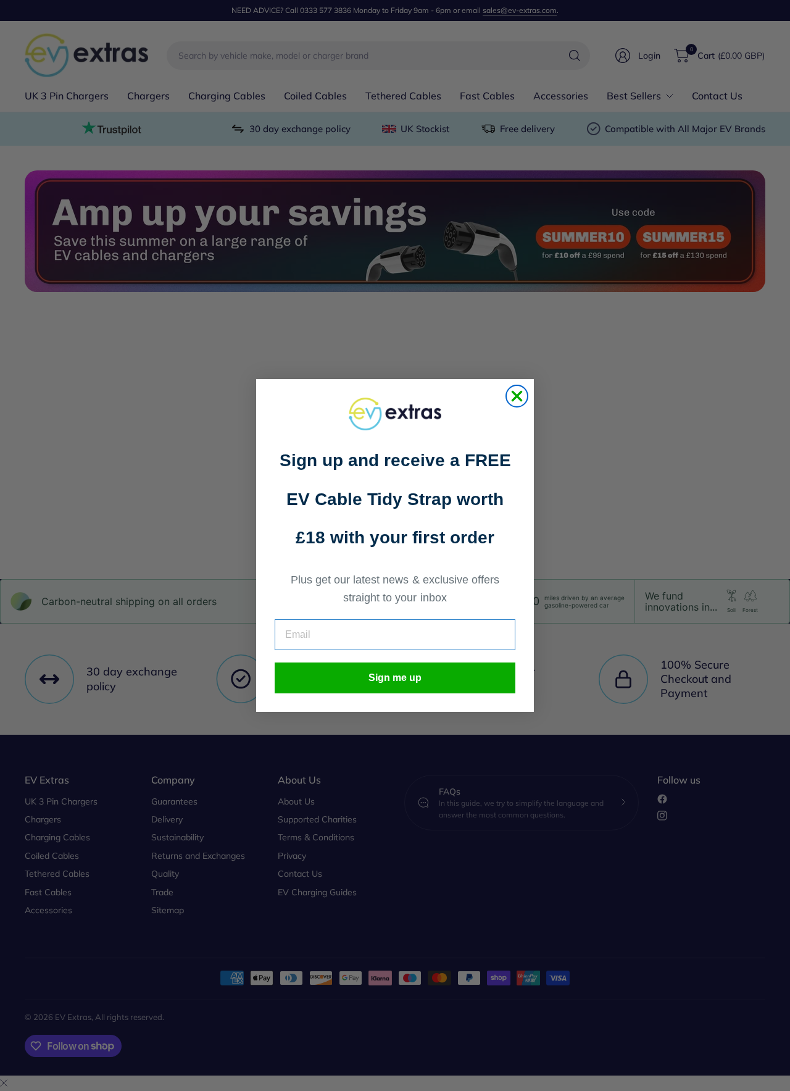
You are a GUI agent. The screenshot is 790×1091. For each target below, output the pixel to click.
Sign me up (395, 677)
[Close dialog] (517, 396)
